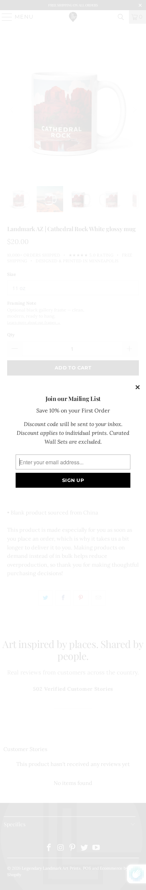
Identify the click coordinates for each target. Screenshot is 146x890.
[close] (138, 388)
